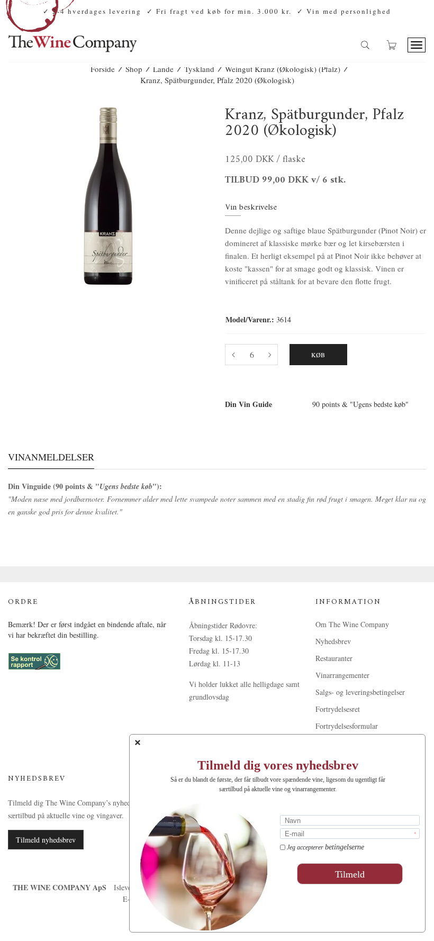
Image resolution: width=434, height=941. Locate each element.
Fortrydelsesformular (346, 726)
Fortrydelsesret (337, 709)
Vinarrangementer (342, 675)
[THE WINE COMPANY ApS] (72, 39)
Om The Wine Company (352, 624)
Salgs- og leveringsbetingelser (360, 692)
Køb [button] (318, 354)
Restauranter (333, 658)
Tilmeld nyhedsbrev (46, 840)
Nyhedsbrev (333, 641)
